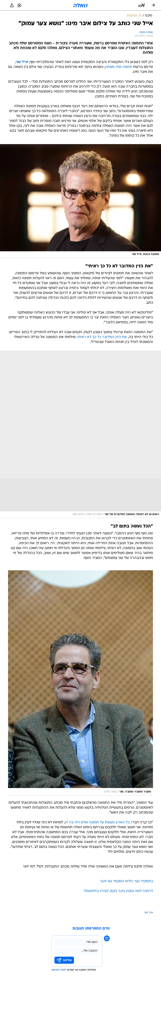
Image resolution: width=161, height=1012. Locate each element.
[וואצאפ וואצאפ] (19, 5)
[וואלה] (80, 5)
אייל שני (22, 62)
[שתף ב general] (12, 5)
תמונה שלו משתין (118, 67)
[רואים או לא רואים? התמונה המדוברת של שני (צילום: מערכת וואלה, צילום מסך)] (80, 434)
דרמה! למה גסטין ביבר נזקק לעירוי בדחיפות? (118, 891)
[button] (141, 5)
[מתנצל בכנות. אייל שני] (80, 201)
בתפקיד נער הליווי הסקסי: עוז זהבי (126, 881)
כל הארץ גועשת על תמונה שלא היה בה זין (97, 822)
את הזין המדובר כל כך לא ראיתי (102, 337)
